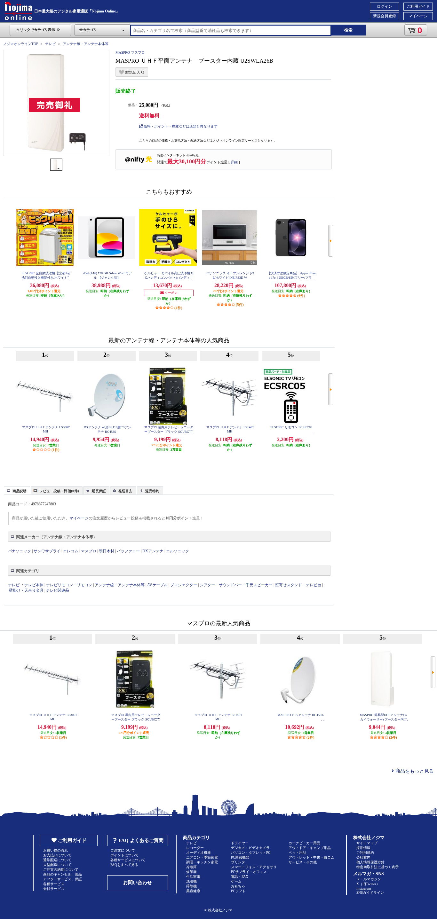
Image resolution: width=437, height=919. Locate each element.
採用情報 (363, 848)
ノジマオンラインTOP (20, 44)
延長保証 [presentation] (99, 491)
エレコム (70, 551)
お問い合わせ (137, 882)
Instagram (363, 888)
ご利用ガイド (418, 6)
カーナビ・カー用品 (304, 843)
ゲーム (236, 881)
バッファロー (128, 551)
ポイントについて (124, 855)
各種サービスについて (128, 860)
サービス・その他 (303, 862)
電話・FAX (239, 876)
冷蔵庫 (191, 867)
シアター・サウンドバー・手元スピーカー (236, 585)
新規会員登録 (384, 16)
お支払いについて (57, 855)
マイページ (418, 16)
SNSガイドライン (370, 892)
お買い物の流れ (55, 850)
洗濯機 (191, 881)
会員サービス (53, 889)
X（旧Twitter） (368, 884)
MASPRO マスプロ (130, 52)
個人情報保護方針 (370, 862)
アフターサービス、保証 (62, 879)
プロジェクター (183, 585)
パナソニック (19, 551)
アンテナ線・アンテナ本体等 (85, 44)
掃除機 (191, 886)
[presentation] (16, 490)
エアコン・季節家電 (202, 857)
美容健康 (193, 891)
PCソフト (238, 891)
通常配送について (57, 860)
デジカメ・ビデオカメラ (250, 848)
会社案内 (363, 857)
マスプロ (88, 551)
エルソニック (177, 551)
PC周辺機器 (240, 857)
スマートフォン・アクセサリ (254, 867)
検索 (348, 29)
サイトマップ (366, 843)
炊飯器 (191, 872)
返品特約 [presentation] (152, 491)
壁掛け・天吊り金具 (26, 590)
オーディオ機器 (198, 852)
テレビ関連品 (57, 590)
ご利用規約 (365, 852)
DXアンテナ (152, 551)
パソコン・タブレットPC (250, 852)
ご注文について (122, 850)
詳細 (234, 162)
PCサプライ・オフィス (249, 872)
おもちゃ (238, 886)
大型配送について (57, 865)
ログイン (384, 6)
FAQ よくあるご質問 (141, 840)
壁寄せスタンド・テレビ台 (298, 585)
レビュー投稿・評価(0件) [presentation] (59, 491)
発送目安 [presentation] (125, 491)
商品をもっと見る (414, 771)
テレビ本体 (34, 585)
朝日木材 (106, 551)
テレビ (50, 44)
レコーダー (195, 848)
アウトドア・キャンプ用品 (310, 848)
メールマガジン (368, 879)
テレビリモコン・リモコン (69, 585)
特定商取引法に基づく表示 (377, 867)
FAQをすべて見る (124, 865)
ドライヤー (240, 843)
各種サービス (53, 884)
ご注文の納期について (60, 869)
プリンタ (238, 862)
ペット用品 (297, 852)
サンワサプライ (47, 551)
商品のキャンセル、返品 (62, 874)
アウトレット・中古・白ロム (311, 857)
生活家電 (193, 876)
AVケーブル (157, 585)
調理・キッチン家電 (202, 862)
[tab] (17, 490)
